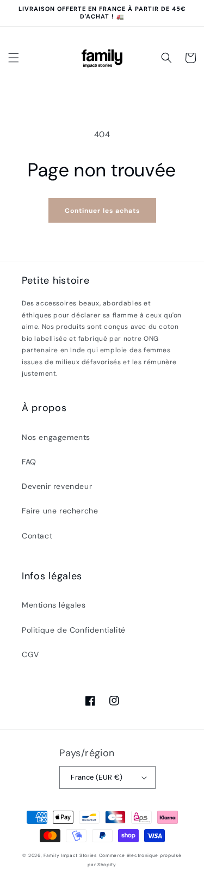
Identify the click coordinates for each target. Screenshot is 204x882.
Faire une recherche (60, 511)
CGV (30, 654)
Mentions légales (54, 605)
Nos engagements (56, 437)
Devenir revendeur (57, 486)
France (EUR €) (97, 777)
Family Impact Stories (70, 856)
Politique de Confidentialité (74, 630)
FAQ (29, 462)
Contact (37, 536)
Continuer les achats (102, 210)
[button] (14, 58)
